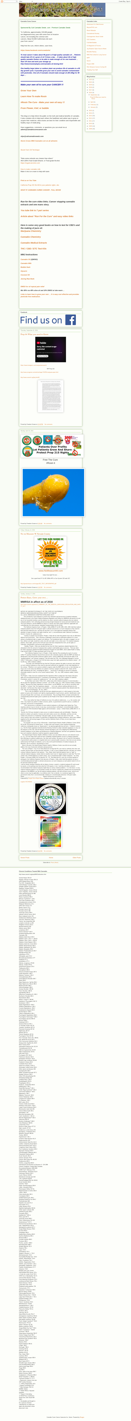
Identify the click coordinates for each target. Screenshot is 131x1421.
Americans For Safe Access (95, 24)
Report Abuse (40, 778)
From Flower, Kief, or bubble (35, 108)
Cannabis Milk (26, 263)
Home (51, 857)
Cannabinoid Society (93, 33)
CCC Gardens (91, 39)
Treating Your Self (92, 70)
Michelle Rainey (91, 51)
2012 (90, 118)
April (92, 102)
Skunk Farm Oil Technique (30, 150)
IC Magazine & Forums (94, 45)
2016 (90, 92)
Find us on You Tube (28, 180)
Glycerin (24, 271)
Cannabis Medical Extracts (34, 243)
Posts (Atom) (54, 862)
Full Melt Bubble (92, 42)
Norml (88, 61)
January (93, 107)
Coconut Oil (25, 275)
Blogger (82, 1417)
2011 (90, 121)
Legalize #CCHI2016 (26, 781)
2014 (90, 113)
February (93, 104)
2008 (90, 129)
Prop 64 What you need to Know (35, 334)
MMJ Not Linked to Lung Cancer (96, 54)
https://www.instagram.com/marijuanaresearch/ (34, 365)
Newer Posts (25, 857)
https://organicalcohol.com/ (30, 163)
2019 (90, 84)
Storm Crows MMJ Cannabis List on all (36, 141)
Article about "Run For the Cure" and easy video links (47, 216)
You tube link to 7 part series (35, 210)
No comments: (49, 424)
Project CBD (90, 64)
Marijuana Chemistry (31, 231)
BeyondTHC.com (92, 27)
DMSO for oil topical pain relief (32, 286)
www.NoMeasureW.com (51, 570)
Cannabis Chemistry (31, 237)
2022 (90, 82)
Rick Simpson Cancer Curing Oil (96, 67)
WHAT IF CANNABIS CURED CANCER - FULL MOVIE (41, 190)
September (94, 95)
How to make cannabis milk (30, 169)
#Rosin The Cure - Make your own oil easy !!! (43, 102)
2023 (90, 79)
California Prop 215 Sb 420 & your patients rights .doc (40, 185)
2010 (90, 123)
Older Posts (77, 857)
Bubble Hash (25, 267)
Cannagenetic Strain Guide (95, 36)
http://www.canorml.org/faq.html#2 (30, 377)
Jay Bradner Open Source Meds (96, 48)
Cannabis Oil (26, 259)
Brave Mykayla (91, 30)
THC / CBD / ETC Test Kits (33, 248)
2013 (90, 115)
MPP (88, 57)
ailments (54, 141)
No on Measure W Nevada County (35, 533)
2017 (90, 90)
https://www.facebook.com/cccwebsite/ (35, 50)
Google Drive (31, 778)
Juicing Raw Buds (27, 279)
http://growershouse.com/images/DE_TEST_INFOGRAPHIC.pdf (38, 583)
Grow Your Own (28, 90)
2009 (90, 126)
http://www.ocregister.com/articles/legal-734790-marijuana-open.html (39, 372)
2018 (90, 87)
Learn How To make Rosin (34, 96)
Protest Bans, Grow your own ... (34, 597)
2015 (90, 110)
